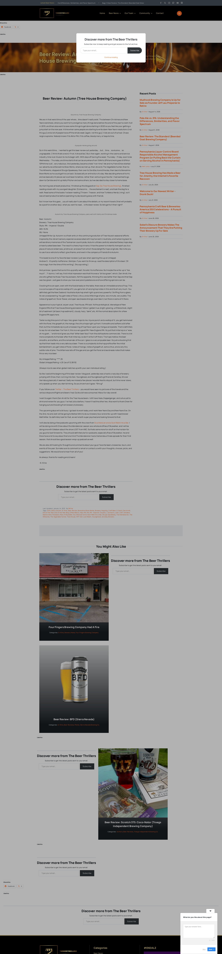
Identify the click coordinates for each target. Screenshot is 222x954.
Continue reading (111, 57)
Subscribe (134, 50)
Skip (204, 949)
